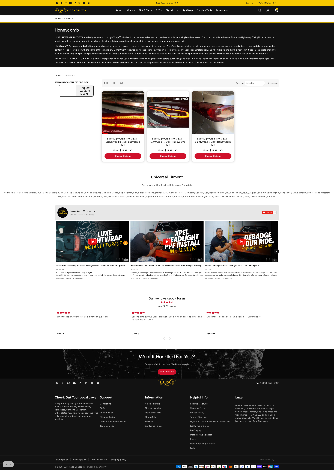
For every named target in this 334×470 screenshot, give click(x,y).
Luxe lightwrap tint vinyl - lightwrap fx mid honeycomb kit (123, 141)
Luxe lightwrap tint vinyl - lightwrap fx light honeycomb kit (213, 141)
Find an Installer (153, 408)
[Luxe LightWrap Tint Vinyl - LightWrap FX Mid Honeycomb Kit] (123, 112)
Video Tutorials (152, 403)
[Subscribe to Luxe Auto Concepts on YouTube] (269, 212)
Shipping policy (118, 459)
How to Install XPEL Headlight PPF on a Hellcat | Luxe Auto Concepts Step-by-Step (167, 265)
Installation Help (153, 412)
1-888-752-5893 (269, 383)
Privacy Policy (197, 412)
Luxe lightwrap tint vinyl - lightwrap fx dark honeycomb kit (168, 141)
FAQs (102, 408)
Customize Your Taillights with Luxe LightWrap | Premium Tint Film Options (90, 265)
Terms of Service (198, 417)
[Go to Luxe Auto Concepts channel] (62, 212)
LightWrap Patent (153, 426)
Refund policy (61, 459)
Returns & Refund (199, 403)
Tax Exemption (107, 426)
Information (154, 397)
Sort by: (240, 83)
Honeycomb (69, 18)
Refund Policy (107, 412)
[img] (167, 302)
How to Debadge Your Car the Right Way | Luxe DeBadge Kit (232, 265)
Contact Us (105, 403)
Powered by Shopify (96, 466)
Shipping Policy (107, 417)
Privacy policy (80, 459)
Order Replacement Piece (113, 421)
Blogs (193, 439)
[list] (121, 83)
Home (58, 18)
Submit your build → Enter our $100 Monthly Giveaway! (167, 3)
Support (106, 397)
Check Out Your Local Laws (75, 397)
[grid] (106, 83)
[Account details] (268, 10)
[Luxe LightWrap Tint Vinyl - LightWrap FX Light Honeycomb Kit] (213, 112)
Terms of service (99, 459)
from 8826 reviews (167, 306)
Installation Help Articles (202, 443)
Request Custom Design (84, 90)
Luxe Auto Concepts (82, 211)
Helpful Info (199, 397)
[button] (119, 10)
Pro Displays (196, 430)
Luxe (239, 397)
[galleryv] (114, 83)
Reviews (149, 421)
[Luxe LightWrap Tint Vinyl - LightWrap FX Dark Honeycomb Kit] (168, 112)
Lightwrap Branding (200, 426)
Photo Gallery (152, 417)
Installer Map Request (201, 434)
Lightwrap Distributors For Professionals (210, 421)
